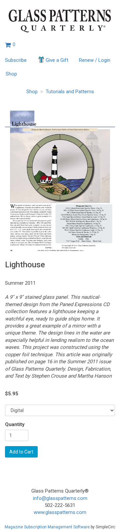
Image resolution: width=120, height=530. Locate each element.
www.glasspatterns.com (60, 512)
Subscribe (16, 60)
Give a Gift (57, 60)
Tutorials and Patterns (70, 92)
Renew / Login (94, 60)
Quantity (15, 424)
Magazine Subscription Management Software (47, 527)
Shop (11, 74)
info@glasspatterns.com (60, 498)
